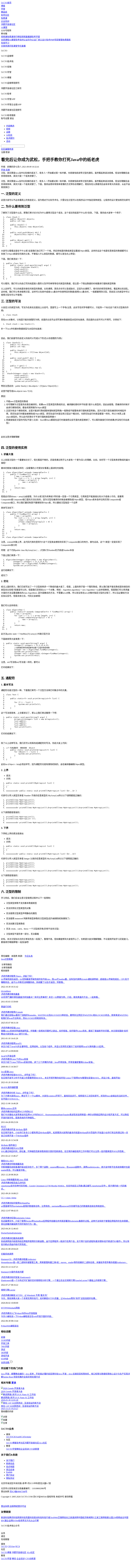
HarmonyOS (6, 1272)
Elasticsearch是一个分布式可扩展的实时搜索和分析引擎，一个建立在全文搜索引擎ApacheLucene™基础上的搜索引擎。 (54, 1280)
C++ (4, 1198)
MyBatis (4, 1145)
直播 (23, 46)
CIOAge (15, 1437)
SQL (7, 1161)
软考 (17, 40)
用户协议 (10, 1475)
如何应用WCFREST (17, 1111)
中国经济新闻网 (85, 1517)
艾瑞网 (61, 1517)
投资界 (21, 1520)
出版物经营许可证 (18, 1506)
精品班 (4, 12)
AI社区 (9, 135)
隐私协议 (10, 1478)
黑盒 (3, 1007)
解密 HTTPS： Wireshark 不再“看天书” (24, 1295)
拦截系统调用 (12, 1238)
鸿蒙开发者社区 (8, 24)
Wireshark (11, 1308)
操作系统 (15, 1272)
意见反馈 (10, 1470)
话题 (8, 132)
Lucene (12, 1290)
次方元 (27, 1520)
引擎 (7, 1290)
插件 (10, 1145)
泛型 (7, 959)
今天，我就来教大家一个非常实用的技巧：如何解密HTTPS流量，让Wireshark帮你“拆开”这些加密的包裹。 (49, 1298)
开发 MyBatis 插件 (14, 1129)
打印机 (8, 1007)
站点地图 (10, 1467)
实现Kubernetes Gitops (15, 1218)
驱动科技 (38, 1517)
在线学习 (5, 43)
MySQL (4, 1087)
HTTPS (4, 1308)
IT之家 (96, 1517)
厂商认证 (40, 40)
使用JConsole (12, 1012)
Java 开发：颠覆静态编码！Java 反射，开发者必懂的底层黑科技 (29, 1374)
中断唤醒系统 (12, 1164)
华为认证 (32, 40)
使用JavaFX (11, 1043)
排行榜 (16, 37)
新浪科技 (5, 1517)
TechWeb (54, 1517)
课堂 (15, 46)
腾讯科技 (13, 1517)
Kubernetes (17, 1233)
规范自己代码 (13, 1183)
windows (9, 1108)
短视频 (22, 37)
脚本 (3, 1108)
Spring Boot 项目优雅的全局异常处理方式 (21, 1377)
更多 (13, 1382)
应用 (13, 1056)
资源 (7, 46)
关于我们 (10, 1460)
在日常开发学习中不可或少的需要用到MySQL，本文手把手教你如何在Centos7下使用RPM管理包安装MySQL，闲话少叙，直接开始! (60, 1078)
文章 (3, 46)
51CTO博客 (11, 1443)
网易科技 (21, 1517)
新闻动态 (10, 1463)
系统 (7, 1254)
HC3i (21, 1437)
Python (4, 1326)
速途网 (75, 1517)
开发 (9, 1056)
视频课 (4, 37)
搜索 (3, 1290)
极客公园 (109, 1517)
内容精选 (10, 126)
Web (8, 1326)
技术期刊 (10, 138)
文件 (15, 1108)
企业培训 (5, 21)
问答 (11, 46)
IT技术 (47, 40)
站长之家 (68, 1517)
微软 (3, 1161)
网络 (18, 1308)
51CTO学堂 (11, 1449)
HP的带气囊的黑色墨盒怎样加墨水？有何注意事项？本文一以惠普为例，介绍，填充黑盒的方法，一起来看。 (50, 997)
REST (3, 1126)
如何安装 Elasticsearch (15, 1277)
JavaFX (4, 1056)
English (9, 1472)
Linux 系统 (23, 1180)
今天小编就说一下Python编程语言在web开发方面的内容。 (27, 1316)
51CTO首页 (6, 3)
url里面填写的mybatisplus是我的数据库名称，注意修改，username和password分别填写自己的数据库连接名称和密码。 (53, 1206)
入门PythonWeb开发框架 (19, 1313)
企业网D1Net (12, 1520)
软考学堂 (36, 37)
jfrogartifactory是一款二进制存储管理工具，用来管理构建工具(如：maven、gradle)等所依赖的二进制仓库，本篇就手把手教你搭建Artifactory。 (64, 1262)
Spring (9, 1233)
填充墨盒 (10, 994)
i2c (2, 991)
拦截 (3, 1254)
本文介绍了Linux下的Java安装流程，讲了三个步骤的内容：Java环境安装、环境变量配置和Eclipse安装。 (48, 1062)
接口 (15, 1145)
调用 (11, 1254)
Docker (4, 1233)
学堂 (3, 9)
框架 (11, 959)
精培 (19, 1449)
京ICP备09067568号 (18, 1491)
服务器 (11, 1087)
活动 (8, 141)
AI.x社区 (43, 1443)
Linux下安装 (14, 1059)
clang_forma (11, 1198)
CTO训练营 (34, 1449)
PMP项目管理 (56, 40)
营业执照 (5, 1506)
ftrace (8, 991)
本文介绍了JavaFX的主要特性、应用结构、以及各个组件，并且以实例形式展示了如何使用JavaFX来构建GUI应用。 (53, 1046)
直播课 (29, 37)
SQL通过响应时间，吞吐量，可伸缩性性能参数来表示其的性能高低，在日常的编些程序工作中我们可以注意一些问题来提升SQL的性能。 (63, 1151)
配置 (16, 1087)
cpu (4, 991)
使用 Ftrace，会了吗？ (17, 976)
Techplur (27, 1437)
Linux (11, 1072)
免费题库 (66, 40)
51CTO (9, 1437)
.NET (11, 1161)
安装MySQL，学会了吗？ (18, 1075)
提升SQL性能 (12, 1148)
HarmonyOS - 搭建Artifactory (18, 1259)
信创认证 (24, 40)
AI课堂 (4, 27)
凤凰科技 (30, 1517)
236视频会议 (118, 1517)
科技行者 (46, 1517)
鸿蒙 (22, 1272)
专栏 (19, 46)
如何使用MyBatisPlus (15, 1203)
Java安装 (5, 1072)
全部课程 (5, 40)
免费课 (4, 18)
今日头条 (29, 956)
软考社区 (5, 15)
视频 (8, 129)
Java (3, 959)
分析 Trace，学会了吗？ (18, 1093)
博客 (3, 6)
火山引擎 (35, 1520)
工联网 (102, 1517)
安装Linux (10, 1028)
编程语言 (14, 1326)
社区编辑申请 (7, 149)
